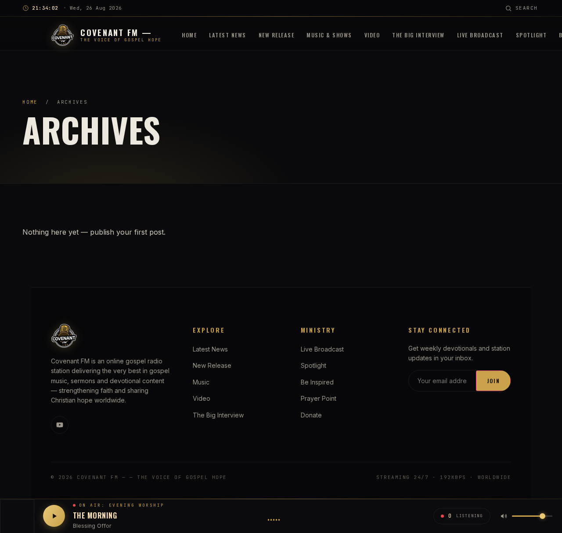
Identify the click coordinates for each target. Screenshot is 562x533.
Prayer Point (318, 398)
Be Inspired (317, 382)
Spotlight (531, 35)
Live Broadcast (480, 35)
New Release (277, 35)
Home (189, 35)
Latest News (227, 35)
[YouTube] (59, 425)
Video (372, 35)
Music (201, 382)
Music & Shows (329, 35)
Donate (311, 415)
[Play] (54, 516)
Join (493, 380)
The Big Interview (418, 35)
